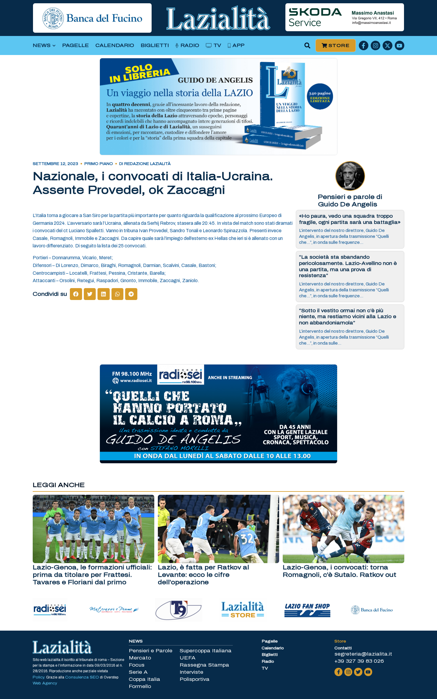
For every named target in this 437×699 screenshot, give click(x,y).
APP (238, 45)
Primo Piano (98, 164)
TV (217, 45)
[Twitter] (358, 672)
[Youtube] (399, 45)
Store (340, 641)
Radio (189, 45)
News (42, 45)
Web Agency (45, 683)
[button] (307, 46)
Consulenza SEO (82, 677)
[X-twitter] (387, 45)
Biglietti (155, 45)
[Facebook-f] (363, 45)
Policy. (39, 677)
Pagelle (75, 45)
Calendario (114, 45)
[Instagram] (375, 45)
